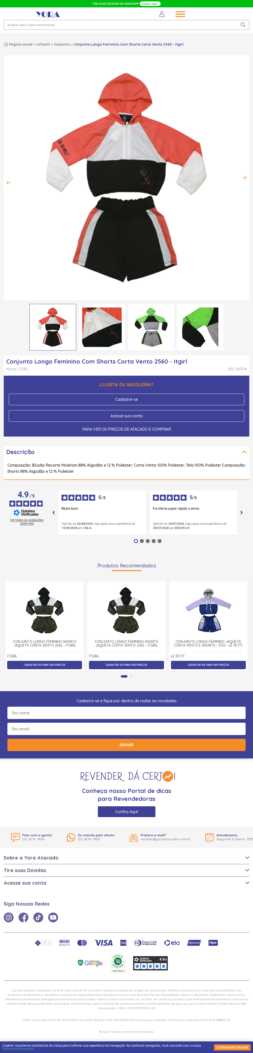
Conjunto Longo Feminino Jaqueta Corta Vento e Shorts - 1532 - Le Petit (208, 644)
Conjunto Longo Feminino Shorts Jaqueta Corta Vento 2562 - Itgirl (44, 644)
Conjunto (62, 44)
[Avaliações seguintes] (241, 512)
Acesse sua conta (126, 415)
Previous (9, 183)
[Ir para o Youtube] (53, 917)
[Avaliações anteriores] (53, 512)
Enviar (126, 744)
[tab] (124, 676)
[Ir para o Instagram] (9, 917)
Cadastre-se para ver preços (44, 665)
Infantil (43, 44)
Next (244, 178)
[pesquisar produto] (243, 24)
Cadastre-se (126, 399)
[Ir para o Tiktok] (38, 917)
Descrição (20, 452)
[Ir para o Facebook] (23, 917)
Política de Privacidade (18, 1049)
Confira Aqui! (126, 811)
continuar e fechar (232, 1047)
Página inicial (21, 44)
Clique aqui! (150, 3)
